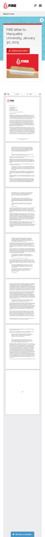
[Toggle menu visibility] (40, 5)
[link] (10, 5)
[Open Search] (35, 5)
